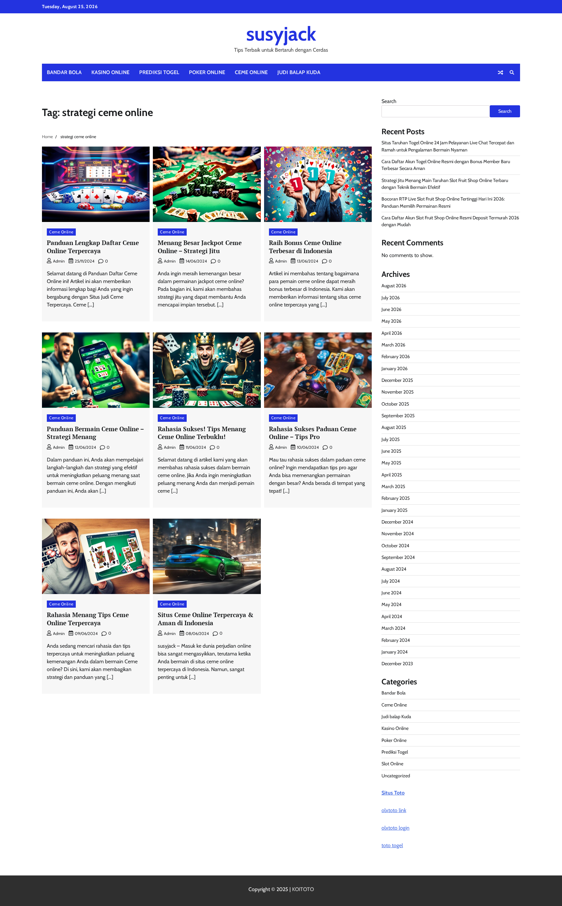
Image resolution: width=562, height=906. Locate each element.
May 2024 (391, 604)
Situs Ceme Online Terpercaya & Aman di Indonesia (205, 619)
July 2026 (390, 298)
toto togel (392, 845)
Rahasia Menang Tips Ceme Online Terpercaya (88, 619)
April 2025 (391, 475)
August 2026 (393, 286)
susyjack (281, 33)
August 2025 (393, 427)
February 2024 (395, 640)
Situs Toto (393, 793)
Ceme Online (251, 72)
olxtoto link (393, 810)
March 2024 (393, 628)
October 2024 (395, 546)
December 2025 (397, 380)
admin (59, 261)
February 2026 (395, 356)
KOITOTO (303, 889)
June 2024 (391, 593)
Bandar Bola (64, 72)
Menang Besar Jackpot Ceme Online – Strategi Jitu (200, 247)
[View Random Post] (500, 72)
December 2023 (397, 664)
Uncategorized (395, 776)
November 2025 (397, 392)
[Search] (512, 72)
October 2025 (395, 404)
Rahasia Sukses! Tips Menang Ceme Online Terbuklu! (202, 433)
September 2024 (398, 557)
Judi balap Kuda (298, 72)
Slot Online (392, 764)
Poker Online (207, 72)
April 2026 (391, 333)
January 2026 (394, 368)
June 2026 (391, 309)
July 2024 (390, 581)
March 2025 (393, 486)
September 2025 (398, 416)
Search (388, 101)
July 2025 (390, 439)
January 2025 (394, 510)
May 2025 (391, 463)
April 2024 (391, 616)
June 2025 (391, 451)
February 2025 (395, 498)
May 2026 (391, 321)
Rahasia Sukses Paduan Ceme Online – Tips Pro (312, 433)
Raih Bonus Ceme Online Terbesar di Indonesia (305, 247)
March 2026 (393, 345)
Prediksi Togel (159, 72)
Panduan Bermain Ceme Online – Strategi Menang (95, 433)
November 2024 (397, 534)
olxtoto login (395, 828)
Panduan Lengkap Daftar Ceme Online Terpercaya (93, 247)
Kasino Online (110, 72)
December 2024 (397, 522)
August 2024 (393, 569)
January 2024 (394, 652)
